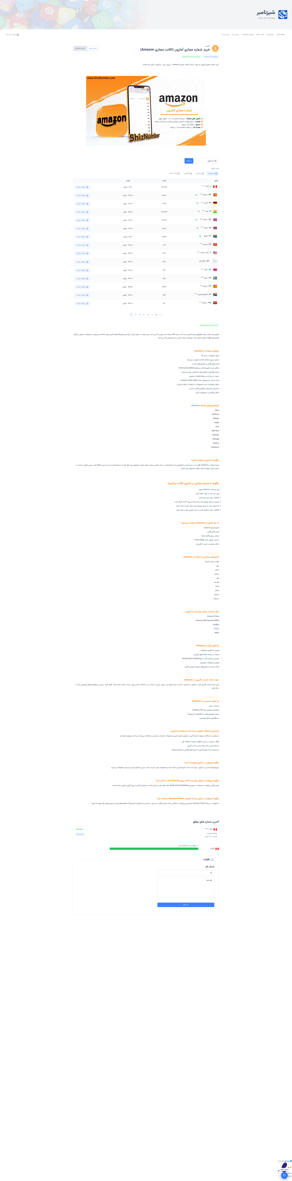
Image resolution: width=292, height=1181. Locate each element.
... (152, 315)
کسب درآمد (260, 34)
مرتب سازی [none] (215, 168)
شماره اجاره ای (80, 48)
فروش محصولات (247, 34)
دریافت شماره (80, 834)
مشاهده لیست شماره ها (211, 57)
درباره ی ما (235, 34)
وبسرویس (270, 34)
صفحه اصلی (280, 34)
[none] (174, 173)
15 (156, 315)
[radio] (213, 173)
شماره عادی (93, 48)
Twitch (216, 628)
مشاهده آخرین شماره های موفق (191, 57)
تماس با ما (225, 34)
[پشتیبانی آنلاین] (284, 1175)
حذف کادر (287, 1161)
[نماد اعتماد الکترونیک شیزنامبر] (285, 1167)
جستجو (189, 161)
